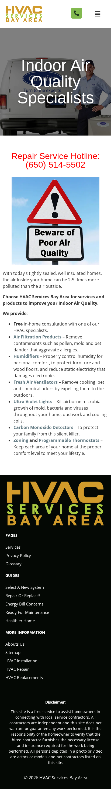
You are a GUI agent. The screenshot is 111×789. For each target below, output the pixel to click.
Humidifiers (26, 356)
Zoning (20, 440)
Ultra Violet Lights (32, 401)
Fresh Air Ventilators (35, 382)
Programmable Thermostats (69, 440)
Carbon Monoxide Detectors (43, 427)
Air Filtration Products (37, 337)
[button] (98, 14)
